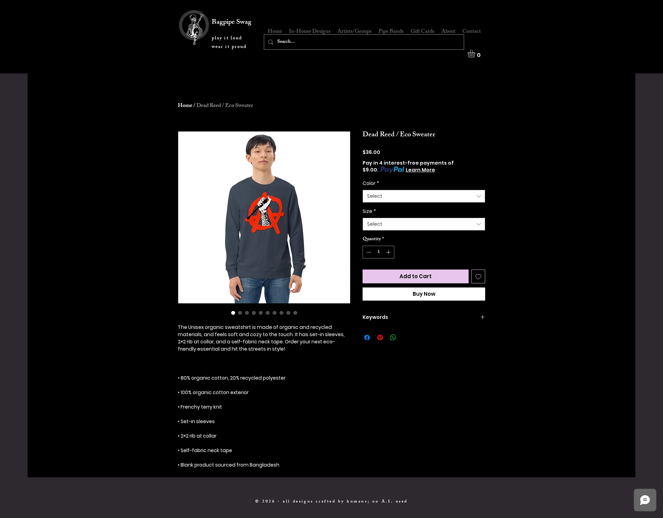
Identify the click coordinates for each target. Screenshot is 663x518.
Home (185, 106)
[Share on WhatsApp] (393, 337)
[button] (476, 53)
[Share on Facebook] (367, 337)
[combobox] (424, 196)
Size (369, 211)
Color (371, 183)
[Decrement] (368, 252)
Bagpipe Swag (231, 23)
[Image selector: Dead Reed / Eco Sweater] (233, 312)
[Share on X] (406, 337)
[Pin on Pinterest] (380, 337)
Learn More (420, 169)
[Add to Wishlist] (478, 277)
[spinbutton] (378, 252)
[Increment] (389, 252)
